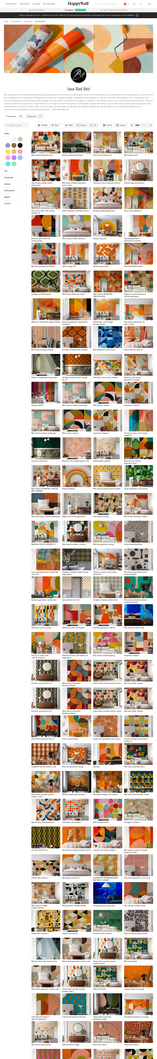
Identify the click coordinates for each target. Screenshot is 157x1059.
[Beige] (20, 139)
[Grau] (7, 145)
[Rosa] (7, 157)
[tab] (42, 125)
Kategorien (24, 4)
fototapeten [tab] (14, 116)
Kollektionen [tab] (33, 116)
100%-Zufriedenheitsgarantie (115, 10)
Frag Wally (147, 1053)
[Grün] (14, 163)
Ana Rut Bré (40, 21)
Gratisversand (38, 10)
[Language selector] (126, 4)
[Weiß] (7, 139)
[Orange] (14, 151)
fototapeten (11, 4)
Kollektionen (49, 4)
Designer (36, 4)
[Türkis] (7, 163)
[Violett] (14, 157)
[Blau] (20, 157)
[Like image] (57, 134)
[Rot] (20, 151)
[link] (126, 178)
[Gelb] (7, 151)
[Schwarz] (20, 145)
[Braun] (14, 145)
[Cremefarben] (14, 139)
